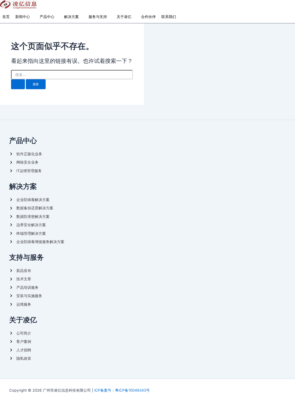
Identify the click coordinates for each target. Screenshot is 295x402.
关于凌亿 (124, 16)
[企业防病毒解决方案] (29, 200)
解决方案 (71, 16)
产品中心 (47, 16)
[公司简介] (20, 333)
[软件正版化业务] (25, 154)
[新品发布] (20, 271)
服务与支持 (97, 16)
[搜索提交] (18, 84)
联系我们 (168, 16)
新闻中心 (22, 16)
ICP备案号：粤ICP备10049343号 (122, 390)
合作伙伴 (148, 16)
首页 (6, 16)
